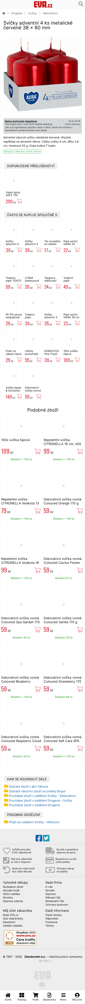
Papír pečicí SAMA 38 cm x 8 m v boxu (71, 317)
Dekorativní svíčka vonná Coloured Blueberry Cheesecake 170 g (20, 681)
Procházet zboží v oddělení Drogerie (34, 805)
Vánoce (8, 151)
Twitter (49, 925)
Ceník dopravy (72, 124)
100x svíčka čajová (70, 352)
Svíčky (32, 13)
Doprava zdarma (13, 901)
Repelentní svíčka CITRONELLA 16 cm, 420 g (62, 444)
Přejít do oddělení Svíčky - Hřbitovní (34, 822)
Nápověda (51, 918)
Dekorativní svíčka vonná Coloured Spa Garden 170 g (20, 622)
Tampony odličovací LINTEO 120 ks (51, 282)
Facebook (51, 922)
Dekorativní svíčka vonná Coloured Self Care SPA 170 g (62, 741)
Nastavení (9, 922)
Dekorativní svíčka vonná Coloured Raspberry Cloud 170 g (21, 741)
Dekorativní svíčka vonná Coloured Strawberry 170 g (62, 681)
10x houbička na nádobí (52, 243)
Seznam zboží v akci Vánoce (28, 786)
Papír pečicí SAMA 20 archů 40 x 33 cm (70, 245)
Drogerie (16, 13)
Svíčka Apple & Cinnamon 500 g (13, 390)
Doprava (50, 894)
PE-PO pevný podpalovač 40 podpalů (14, 317)
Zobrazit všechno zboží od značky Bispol (37, 791)
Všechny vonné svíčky (27, 151)
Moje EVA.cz (10, 915)
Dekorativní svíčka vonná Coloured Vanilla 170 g (33, 392)
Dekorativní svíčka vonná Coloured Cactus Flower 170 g (62, 563)
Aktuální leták (11, 890)
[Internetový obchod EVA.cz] (43, 4)
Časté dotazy (53, 915)
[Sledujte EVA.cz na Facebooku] (39, 838)
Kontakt (50, 890)
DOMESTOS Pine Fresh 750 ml (51, 353)
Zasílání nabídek (13, 925)
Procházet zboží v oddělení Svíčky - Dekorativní (42, 796)
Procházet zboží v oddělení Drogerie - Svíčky (40, 800)
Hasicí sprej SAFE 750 (13, 194)
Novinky (8, 897)
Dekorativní (50, 13)
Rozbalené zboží (13, 887)
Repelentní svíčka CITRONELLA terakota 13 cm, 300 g (20, 503)
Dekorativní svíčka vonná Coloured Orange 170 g (62, 501)
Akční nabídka (11, 894)
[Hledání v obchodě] (81, 4)
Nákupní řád (52, 897)
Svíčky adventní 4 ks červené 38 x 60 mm (51, 319)
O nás (49, 887)
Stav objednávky (13, 918)
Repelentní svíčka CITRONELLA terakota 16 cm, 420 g (20, 563)
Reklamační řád (54, 901)
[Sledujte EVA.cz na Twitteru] (46, 838)
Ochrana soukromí (56, 904)
